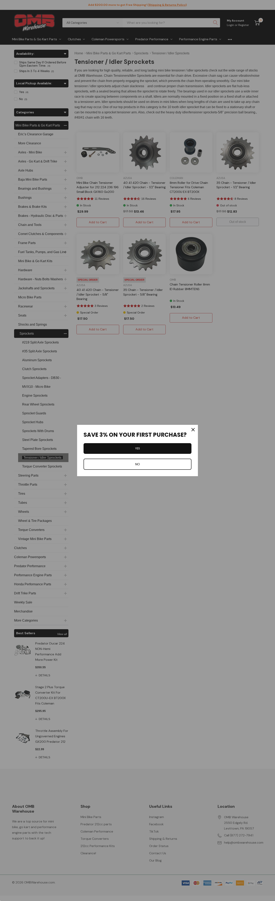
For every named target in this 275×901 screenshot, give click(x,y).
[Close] (193, 429)
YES (137, 448)
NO (137, 464)
